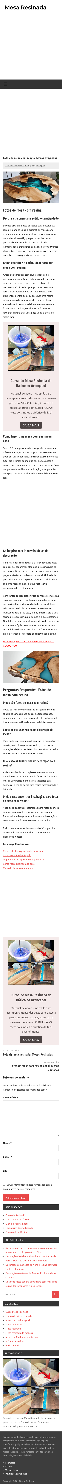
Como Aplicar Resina (16, 1231)
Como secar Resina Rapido (17, 855)
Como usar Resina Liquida (19, 1227)
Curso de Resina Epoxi (17, 1215)
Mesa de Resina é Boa (17, 1219)
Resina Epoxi (12, 1345)
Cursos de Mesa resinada (18, 1315)
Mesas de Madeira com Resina (21, 1336)
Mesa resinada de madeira (19, 1332)
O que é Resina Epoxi (16, 1223)
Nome (7, 1142)
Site (5, 1170)
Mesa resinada (13, 1328)
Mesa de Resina (13, 1324)
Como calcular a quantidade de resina (23, 850)
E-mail (7, 1156)
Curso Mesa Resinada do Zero (19, 863)
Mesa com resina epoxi (17, 1320)
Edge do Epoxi (38, 165)
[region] (31, 1458)
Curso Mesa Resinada (16, 1311)
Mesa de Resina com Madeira (18, 867)
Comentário (10, 1097)
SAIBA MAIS (31, 425)
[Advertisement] (31, 45)
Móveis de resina (14, 1341)
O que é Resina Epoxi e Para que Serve (23, 859)
